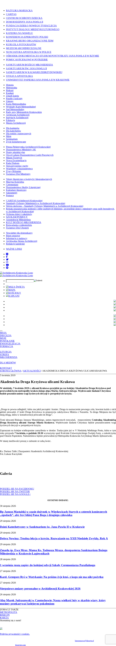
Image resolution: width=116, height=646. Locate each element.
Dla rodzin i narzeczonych (18, 133)
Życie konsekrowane (16, 141)
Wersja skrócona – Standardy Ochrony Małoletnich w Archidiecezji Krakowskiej (44, 206)
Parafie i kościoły (14, 98)
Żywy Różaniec (13, 171)
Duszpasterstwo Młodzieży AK (21, 149)
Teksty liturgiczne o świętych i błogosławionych (29, 179)
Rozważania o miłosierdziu (19, 225)
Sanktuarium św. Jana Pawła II (26, 68)
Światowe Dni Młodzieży (18, 174)
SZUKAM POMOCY (17, 217)
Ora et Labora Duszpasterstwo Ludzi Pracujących (29, 155)
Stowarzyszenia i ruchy (17, 166)
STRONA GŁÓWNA (10, 371)
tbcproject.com (20, 645)
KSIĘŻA (4, 617)
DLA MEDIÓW (8, 362)
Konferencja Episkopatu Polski (27, 37)
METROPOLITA (8, 612)
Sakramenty (11, 192)
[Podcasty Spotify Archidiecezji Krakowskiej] (7, 267)
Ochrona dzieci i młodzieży (19, 214)
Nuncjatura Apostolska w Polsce (28, 52)
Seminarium (12, 139)
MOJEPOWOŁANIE (7, 339)
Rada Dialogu (12, 163)
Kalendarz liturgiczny (16, 190)
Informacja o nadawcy (16, 238)
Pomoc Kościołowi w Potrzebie (27, 59)
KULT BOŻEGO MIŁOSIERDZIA (23, 222)
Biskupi (9, 90)
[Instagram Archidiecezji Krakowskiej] (7, 262)
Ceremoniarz (12, 184)
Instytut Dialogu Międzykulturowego (32, 29)
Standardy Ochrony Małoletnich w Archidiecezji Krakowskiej (35, 203)
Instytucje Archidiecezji (17, 117)
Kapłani (10, 93)
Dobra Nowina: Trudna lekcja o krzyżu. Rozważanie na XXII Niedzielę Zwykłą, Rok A (54, 538)
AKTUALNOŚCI (32, 371)
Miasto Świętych (14, 157)
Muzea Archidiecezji (16, 123)
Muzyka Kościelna (15, 182)
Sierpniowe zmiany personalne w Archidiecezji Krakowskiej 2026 (40, 588)
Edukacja (10, 120)
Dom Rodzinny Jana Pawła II (24, 22)
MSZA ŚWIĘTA (16, 287)
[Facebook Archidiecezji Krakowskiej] (7, 257)
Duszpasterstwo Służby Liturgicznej (23, 187)
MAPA (11, 290)
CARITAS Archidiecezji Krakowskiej (24, 200)
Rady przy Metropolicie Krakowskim (24, 112)
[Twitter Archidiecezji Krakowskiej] (7, 259)
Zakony (9, 101)
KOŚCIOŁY (14, 293)
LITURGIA (6, 351)
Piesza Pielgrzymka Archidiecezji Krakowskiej (28, 147)
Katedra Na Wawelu (19, 33)
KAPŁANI (13, 296)
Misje (8, 136)
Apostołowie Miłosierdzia (18, 219)
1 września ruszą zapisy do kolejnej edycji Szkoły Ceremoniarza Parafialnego (47, 565)
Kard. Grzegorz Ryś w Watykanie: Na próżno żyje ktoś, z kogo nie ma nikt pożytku (51, 577)
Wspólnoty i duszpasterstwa (19, 168)
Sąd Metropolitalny (15, 109)
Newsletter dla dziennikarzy (19, 233)
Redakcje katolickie (15, 244)
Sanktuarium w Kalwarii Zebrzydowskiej (34, 72)
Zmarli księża (12, 96)
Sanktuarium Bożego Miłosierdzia (29, 64)
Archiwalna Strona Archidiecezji (21, 241)
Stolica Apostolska (19, 76)
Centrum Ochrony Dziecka (24, 18)
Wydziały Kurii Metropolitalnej (21, 106)
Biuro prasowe (13, 235)
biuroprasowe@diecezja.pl (84, 641)
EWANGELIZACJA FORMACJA (10, 345)
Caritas (11, 14)
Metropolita (11, 87)
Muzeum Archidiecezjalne (23, 48)
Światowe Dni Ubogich (17, 228)
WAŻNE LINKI (14, 249)
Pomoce (10, 195)
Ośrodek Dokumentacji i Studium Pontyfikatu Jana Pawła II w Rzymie (52, 56)
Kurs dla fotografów (21, 44)
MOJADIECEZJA (5, 334)
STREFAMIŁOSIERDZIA (8, 355)
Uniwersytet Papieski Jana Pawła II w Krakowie (37, 80)
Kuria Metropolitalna (16, 104)
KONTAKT (6, 368)
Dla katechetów (13, 131)
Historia (10, 85)
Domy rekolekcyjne (15, 152)
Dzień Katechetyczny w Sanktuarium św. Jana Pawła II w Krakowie (42, 526)
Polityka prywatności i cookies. (15, 634)
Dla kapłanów (12, 128)
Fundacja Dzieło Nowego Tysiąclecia (31, 25)
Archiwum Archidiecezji (17, 115)
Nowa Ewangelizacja (16, 160)
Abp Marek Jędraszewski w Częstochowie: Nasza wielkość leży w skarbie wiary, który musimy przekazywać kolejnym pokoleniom (53, 602)
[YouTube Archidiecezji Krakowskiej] (7, 265)
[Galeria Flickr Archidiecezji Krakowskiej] (7, 254)
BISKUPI (5, 615)
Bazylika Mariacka (19, 10)
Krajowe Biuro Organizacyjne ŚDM (29, 40)
